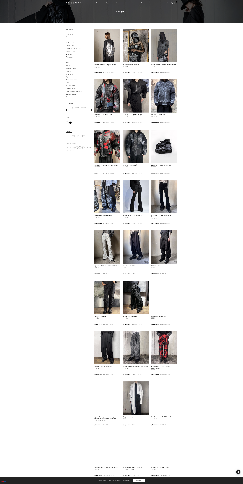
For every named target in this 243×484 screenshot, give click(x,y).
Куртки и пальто (71, 77)
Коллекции (134, 3)
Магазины (144, 3)
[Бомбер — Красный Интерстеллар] (107, 146)
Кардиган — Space (129, 417)
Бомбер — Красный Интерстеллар (106, 165)
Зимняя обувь (70, 97)
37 (75, 147)
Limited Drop (70, 45)
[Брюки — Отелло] (136, 247)
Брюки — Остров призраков (132, 215)
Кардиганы (69, 74)
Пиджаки (68, 71)
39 (81, 147)
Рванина (68, 37)
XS (81, 136)
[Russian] (5, 481)
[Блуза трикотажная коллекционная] (164, 45)
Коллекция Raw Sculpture (73, 48)
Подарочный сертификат (74, 91)
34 (67, 147)
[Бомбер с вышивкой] (136, 146)
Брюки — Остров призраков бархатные (161, 216)
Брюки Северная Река (158, 316)
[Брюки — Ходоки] (107, 297)
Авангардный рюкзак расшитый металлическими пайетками (105, 65)
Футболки (69, 54)
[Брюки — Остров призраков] (136, 196)
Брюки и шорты (71, 68)
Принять (139, 480)
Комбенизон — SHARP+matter (161, 417)
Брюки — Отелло (129, 266)
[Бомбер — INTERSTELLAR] (107, 96)
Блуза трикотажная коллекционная (163, 64)
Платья (68, 60)
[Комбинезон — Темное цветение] (107, 448)
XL (78, 136)
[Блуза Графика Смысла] (136, 45)
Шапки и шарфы (71, 94)
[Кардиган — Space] (136, 398)
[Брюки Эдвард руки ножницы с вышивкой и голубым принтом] (107, 398)
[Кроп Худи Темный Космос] (164, 448)
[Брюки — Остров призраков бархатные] (164, 196)
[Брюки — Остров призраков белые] (107, 247)
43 (67, 151)
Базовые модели (71, 85)
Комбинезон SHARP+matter (132, 467)
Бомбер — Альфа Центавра (132, 115)
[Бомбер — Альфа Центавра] (136, 96)
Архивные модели (71, 51)
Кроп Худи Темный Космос (160, 467)
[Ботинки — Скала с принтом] (164, 146)
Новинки (124, 3)
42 (90, 147)
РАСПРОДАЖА (70, 43)
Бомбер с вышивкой (130, 165)
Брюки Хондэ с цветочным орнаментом (160, 367)
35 (70, 147)
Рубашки (68, 65)
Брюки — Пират (156, 266)
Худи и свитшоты (71, 80)
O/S (73, 136)
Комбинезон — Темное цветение (106, 467)
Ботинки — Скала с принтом (161, 165)
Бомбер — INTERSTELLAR (103, 115)
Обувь (68, 83)
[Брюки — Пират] (164, 247)
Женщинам (99, 3)
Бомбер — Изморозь (158, 115)
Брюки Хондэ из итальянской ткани (135, 366)
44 (70, 151)
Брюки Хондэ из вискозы (103, 366)
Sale (117, 3)
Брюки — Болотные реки (103, 215)
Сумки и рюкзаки (71, 88)
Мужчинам (109, 3)
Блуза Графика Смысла (131, 64)
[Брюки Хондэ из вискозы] (107, 347)
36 (73, 147)
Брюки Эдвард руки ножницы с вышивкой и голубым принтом (105, 417)
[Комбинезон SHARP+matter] (136, 448)
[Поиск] (168, 3)
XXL (84, 136)
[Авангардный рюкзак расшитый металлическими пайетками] (107, 45)
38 (78, 147)
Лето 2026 (69, 34)
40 (84, 147)
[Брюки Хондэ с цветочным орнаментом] (164, 347)
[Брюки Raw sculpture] (136, 297)
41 (87, 147)
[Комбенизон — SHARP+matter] (164, 398)
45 (73, 151)
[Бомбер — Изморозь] (164, 96)
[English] (2, 481)
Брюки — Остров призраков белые (106, 266)
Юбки (67, 63)
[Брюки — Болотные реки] (107, 196)
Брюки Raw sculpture (130, 316)
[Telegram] (238, 479)
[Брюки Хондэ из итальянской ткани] (136, 347)
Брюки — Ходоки (100, 316)
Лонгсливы (69, 57)
